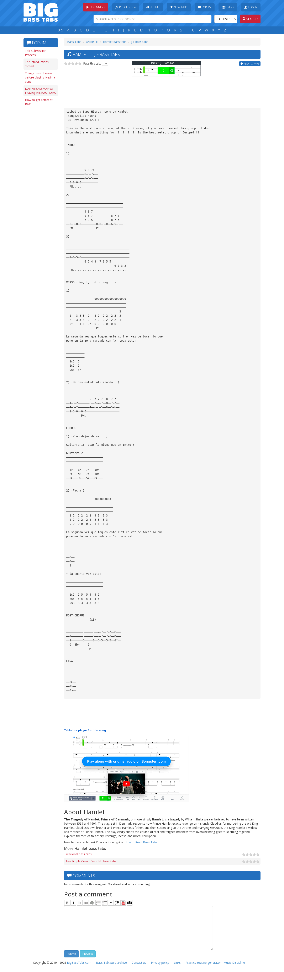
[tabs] (117, 903)
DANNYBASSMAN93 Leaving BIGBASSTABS (40, 91)
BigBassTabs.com (79, 963)
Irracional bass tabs (78, 854)
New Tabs (180, 7)
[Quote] (111, 903)
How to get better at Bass (39, 102)
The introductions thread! (37, 64)
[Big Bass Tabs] (40, 12)
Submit (154, 7)
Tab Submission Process (35, 53)
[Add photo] (129, 903)
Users (229, 7)
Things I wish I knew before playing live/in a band (40, 77)
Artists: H (92, 42)
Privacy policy (160, 963)
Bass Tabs (74, 42)
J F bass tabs (139, 42)
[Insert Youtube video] (123, 903)
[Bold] (67, 903)
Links (177, 963)
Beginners (97, 7)
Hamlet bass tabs (114, 42)
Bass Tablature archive (111, 963)
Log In (252, 7)
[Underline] (80, 903)
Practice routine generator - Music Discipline (215, 963)
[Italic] (73, 903)
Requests (126, 7)
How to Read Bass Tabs (141, 842)
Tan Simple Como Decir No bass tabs (90, 861)
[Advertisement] (40, 172)
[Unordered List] (104, 903)
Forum (206, 7)
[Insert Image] (92, 903)
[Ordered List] (98, 903)
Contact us (139, 963)
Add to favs (251, 63)
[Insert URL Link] (86, 903)
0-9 (60, 29)
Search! (252, 19)
